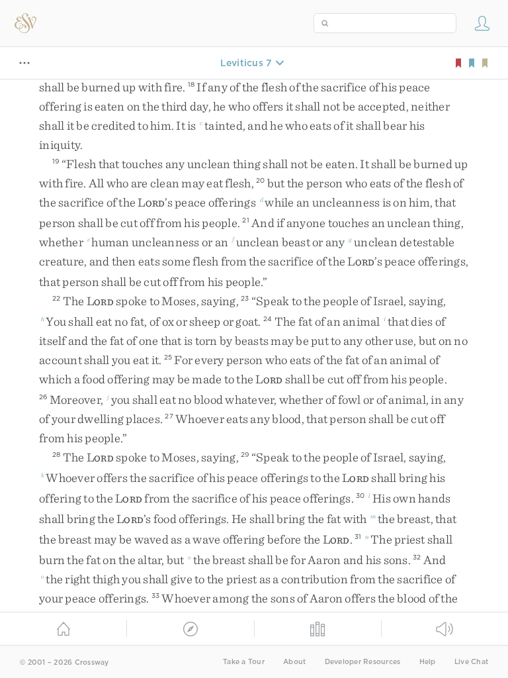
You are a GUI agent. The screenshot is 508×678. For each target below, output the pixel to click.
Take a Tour (244, 661)
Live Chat (471, 661)
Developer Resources (363, 661)
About (294, 661)
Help (427, 661)
